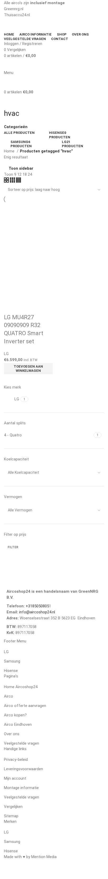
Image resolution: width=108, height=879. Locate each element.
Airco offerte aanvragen (25, 705)
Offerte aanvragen (80, 64)
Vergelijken (13, 806)
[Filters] (6, 872)
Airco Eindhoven (18, 724)
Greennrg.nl (13, 9)
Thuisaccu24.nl (17, 15)
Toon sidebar (21, 168)
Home (9, 151)
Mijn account (15, 778)
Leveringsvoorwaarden (23, 769)
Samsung (12, 661)
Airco (8, 696)
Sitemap (11, 816)
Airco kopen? (15, 715)
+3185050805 (37, 606)
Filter (13, 547)
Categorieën (16, 127)
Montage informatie (21, 787)
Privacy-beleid (16, 759)
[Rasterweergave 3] (13, 181)
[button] (28, 368)
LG (6, 353)
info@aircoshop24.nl (36, 612)
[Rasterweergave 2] (7, 181)
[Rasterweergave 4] (18, 181)
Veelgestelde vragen (21, 743)
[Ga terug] (10, 101)
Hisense (11, 670)
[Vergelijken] (10, 306)
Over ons (11, 734)
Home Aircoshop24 (20, 686)
